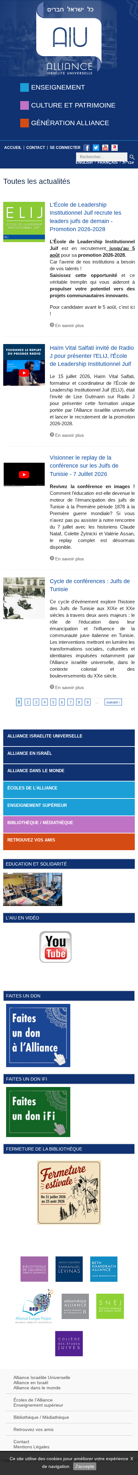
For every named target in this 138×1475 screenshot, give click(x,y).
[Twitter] (96, 147)
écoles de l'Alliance (32, 788)
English (84, 162)
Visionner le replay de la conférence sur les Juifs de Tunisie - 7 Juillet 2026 (84, 465)
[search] (132, 157)
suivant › (113, 702)
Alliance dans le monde (36, 770)
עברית (128, 162)
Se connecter (65, 147)
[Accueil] (69, 38)
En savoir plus (69, 325)
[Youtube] (105, 147)
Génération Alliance (70, 122)
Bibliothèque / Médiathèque (40, 822)
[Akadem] (114, 147)
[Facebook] (86, 147)
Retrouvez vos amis (31, 840)
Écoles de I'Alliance (33, 1399)
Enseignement (58, 87)
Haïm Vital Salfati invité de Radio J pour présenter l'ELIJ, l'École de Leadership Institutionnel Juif (92, 356)
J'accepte (84, 1466)
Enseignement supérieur (38, 1405)
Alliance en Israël (29, 753)
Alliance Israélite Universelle (41, 1377)
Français (108, 162)
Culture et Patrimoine (73, 105)
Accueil (13, 147)
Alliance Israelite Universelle (44, 736)
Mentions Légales (31, 1446)
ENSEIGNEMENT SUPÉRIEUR (37, 805)
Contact (35, 147)
